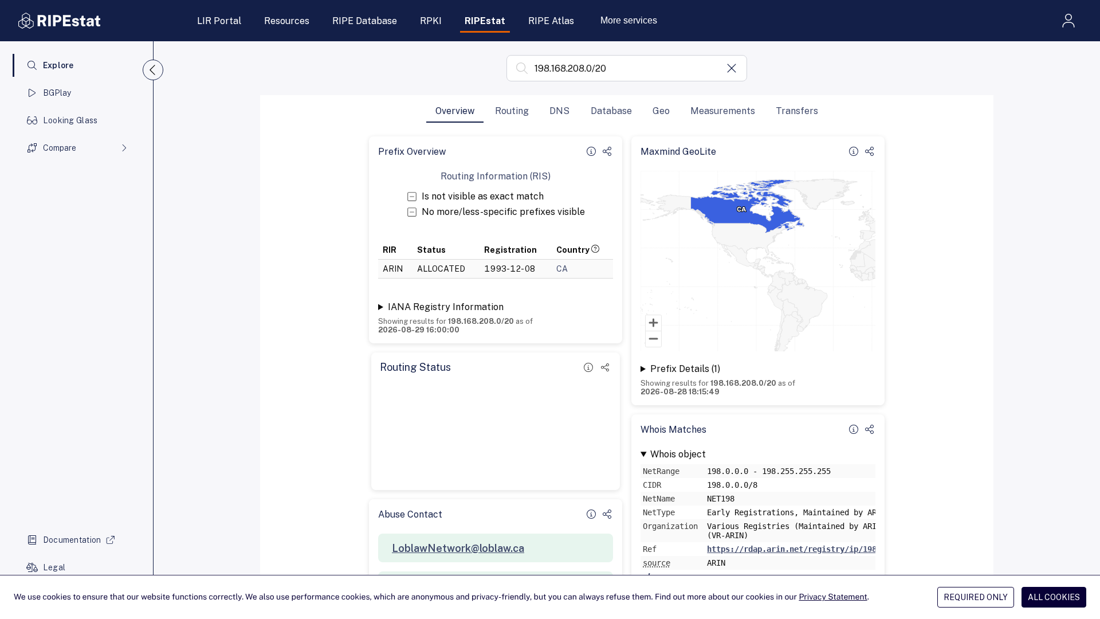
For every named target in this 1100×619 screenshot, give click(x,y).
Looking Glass (70, 120)
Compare (59, 147)
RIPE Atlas (551, 20)
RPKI (431, 20)
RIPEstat (485, 20)
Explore (58, 65)
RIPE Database (364, 20)
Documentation (72, 539)
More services (628, 20)
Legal (54, 567)
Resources (286, 20)
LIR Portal (219, 20)
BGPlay (57, 92)
